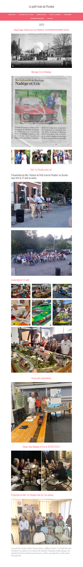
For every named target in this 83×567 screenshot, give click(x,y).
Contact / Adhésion (55, 14)
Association (11, 14)
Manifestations (41, 14)
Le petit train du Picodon (41, 6)
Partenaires (67, 14)
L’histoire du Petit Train (26, 14)
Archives (50, 18)
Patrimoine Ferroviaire (37, 18)
